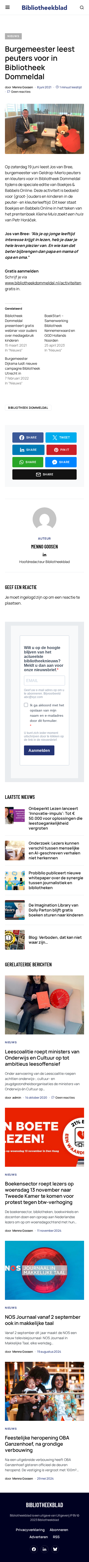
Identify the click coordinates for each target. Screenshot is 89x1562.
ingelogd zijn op (34, 597)
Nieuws (13, 36)
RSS (56, 1536)
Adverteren (38, 1536)
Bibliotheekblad (44, 1504)
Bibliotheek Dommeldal (28, 408)
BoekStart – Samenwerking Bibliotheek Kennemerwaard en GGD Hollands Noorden (59, 328)
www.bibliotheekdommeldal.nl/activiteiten (43, 283)
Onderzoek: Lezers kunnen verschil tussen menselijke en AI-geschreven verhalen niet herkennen (54, 850)
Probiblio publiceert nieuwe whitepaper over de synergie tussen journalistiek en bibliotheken (56, 880)
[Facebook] (34, 1549)
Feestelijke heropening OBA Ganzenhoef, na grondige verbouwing (37, 1443)
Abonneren (59, 1529)
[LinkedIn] (44, 1549)
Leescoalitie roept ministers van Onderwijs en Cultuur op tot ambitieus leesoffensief (42, 1057)
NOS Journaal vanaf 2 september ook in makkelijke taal (43, 1320)
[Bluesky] (55, 1549)
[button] (7, 7)
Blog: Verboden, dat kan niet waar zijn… (55, 940)
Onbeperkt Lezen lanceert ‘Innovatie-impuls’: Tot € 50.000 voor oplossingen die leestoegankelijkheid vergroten (56, 818)
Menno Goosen (44, 546)
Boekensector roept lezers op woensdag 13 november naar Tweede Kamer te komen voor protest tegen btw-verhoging (39, 1192)
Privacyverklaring (30, 1529)
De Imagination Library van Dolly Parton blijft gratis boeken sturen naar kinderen (56, 910)
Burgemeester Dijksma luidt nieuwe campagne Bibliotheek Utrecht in (22, 366)
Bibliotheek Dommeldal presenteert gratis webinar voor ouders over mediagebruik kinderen (21, 328)
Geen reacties (20, 92)
